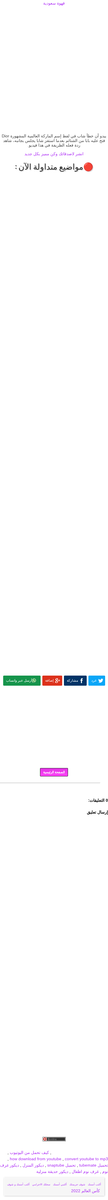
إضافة (49, 680)
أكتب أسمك (94, 1184)
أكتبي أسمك (60, 1184)
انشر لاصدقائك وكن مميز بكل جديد (54, 153)
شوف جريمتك (77, 1184)
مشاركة (72, 680)
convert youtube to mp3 (86, 1159)
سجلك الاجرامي (41, 1184)
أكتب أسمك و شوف (18, 1184)
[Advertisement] (54, 13)
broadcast (61, 1152)
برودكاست (54, 787)
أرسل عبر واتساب (19, 680)
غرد (93, 680)
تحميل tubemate (93, 1165)
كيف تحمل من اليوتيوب (29, 1152)
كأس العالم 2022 (86, 1190)
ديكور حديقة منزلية (52, 1171)
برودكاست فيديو (75, 1146)
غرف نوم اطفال (85, 1171)
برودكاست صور (47, 1146)
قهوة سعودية (54, 3)
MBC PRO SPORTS (90, 1152)
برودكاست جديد (19, 1146)
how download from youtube (35, 1159)
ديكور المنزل (32, 1165)
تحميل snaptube (61, 1165)
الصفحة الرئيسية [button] (54, 772)
